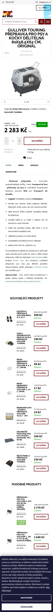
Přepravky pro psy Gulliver (39, 149)
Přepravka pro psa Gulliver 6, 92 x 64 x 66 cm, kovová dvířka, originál (24, 503)
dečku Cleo (18, 260)
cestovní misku (40, 267)
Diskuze (34, 165)
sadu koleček (37, 257)
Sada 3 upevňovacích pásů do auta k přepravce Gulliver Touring (24, 338)
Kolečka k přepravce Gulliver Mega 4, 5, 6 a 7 (24, 314)
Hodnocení (11, 172)
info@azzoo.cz (45, 2)
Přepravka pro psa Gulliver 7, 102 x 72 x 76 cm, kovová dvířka (24, 537)
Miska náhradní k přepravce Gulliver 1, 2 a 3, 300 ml (23, 388)
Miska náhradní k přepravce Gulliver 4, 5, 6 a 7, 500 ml (24, 363)
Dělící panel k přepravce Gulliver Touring (23, 459)
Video (21, 165)
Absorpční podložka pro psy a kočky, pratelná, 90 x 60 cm (24, 436)
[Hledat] (35, 21)
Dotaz (29, 158)
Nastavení (26, 597)
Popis (8, 165)
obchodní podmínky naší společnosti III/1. (23, 281)
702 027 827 (10, 2)
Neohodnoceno (26, 55)
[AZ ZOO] (26, 14)
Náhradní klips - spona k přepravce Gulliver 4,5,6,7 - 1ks (24, 412)
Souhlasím (26, 606)
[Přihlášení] (42, 21)
